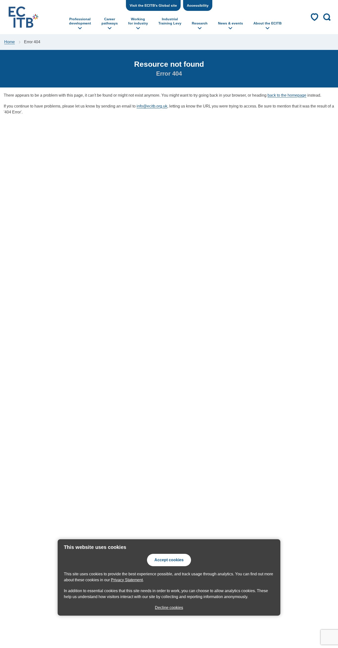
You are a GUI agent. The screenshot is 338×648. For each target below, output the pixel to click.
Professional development (80, 21)
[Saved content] (314, 17)
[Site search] (327, 17)
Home (9, 42)
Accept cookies (169, 560)
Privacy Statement (127, 580)
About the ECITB (267, 23)
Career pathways (109, 21)
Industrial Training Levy (169, 21)
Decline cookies (169, 607)
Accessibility (198, 5)
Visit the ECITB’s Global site (153, 5)
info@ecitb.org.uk (152, 106)
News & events (230, 23)
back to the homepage (286, 95)
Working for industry (138, 21)
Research (200, 23)
